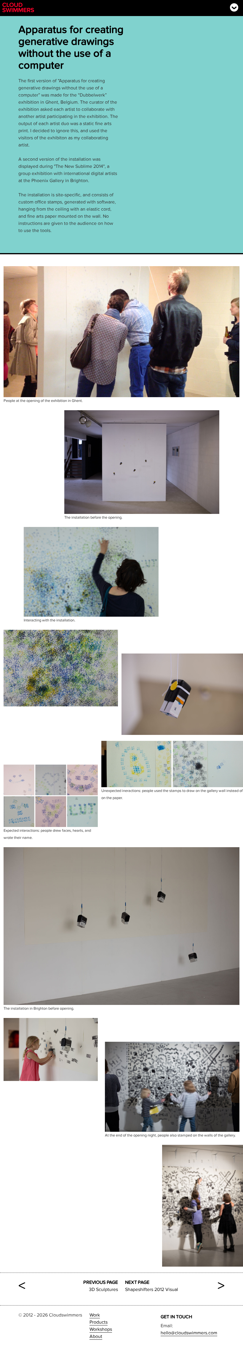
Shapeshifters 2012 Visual (175, 1286)
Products (98, 1322)
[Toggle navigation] (234, 7)
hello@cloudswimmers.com (189, 1333)
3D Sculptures (68, 1286)
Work (94, 1315)
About (95, 1336)
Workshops (100, 1329)
